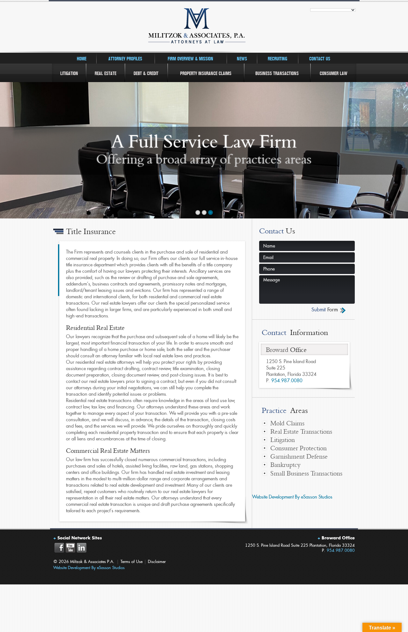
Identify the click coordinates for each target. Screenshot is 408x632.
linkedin (81, 547)
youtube (70, 547)
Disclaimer (157, 561)
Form (324, 310)
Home (81, 59)
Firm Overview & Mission (190, 59)
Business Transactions (277, 73)
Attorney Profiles (125, 59)
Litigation (69, 73)
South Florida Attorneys (204, 27)
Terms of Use (131, 561)
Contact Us (319, 59)
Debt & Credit (146, 73)
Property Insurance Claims (205, 73)
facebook (59, 547)
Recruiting (277, 59)
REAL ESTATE (105, 73)
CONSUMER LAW (333, 73)
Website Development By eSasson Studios (292, 497)
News (242, 59)
